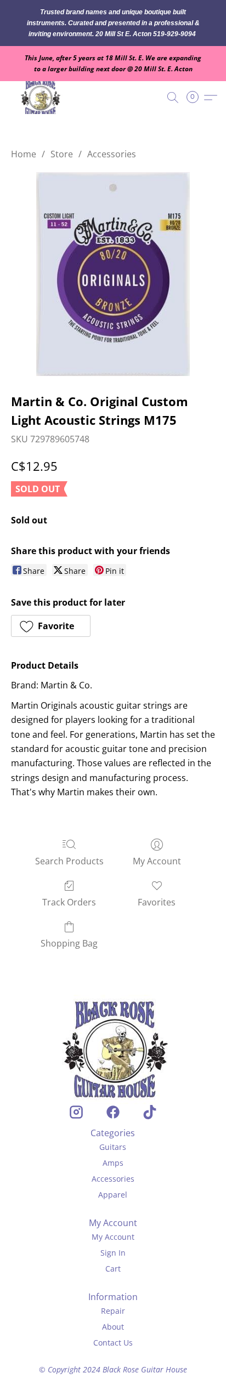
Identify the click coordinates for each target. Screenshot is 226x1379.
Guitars (112, 1147)
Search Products (69, 861)
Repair (113, 1311)
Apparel (112, 1194)
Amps (113, 1163)
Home (23, 154)
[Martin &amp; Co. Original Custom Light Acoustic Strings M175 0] (113, 274)
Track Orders (69, 902)
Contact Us (113, 1342)
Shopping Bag (69, 943)
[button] (42, 97)
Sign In (113, 1252)
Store (61, 154)
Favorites (157, 902)
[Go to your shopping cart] (196, 97)
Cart (113, 1268)
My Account (157, 861)
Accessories (111, 154)
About (113, 1326)
